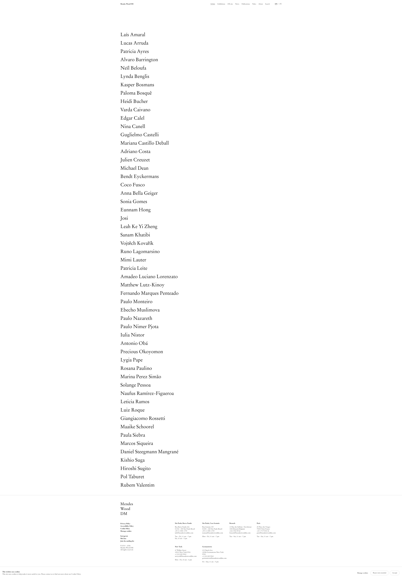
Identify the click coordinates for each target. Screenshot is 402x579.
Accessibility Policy (127, 526)
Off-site (230, 4)
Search (267, 4)
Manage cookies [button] (125, 531)
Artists (212, 4)
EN (276, 4)
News (237, 4)
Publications (246, 4)
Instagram (124, 536)
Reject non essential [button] (379, 573)
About (260, 4)
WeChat (123, 539)
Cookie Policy (125, 529)
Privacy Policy (125, 524)
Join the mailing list (127, 541)
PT (281, 4)
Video (254, 4)
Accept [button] (394, 573)
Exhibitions (221, 4)
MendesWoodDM (126, 509)
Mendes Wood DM (126, 4)
